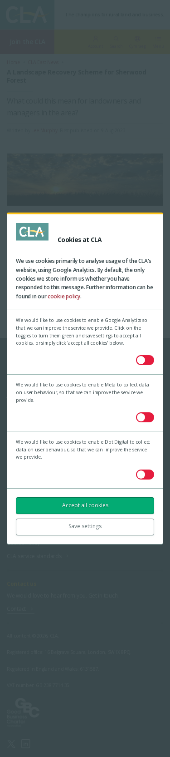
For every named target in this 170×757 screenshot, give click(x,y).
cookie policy (64, 296)
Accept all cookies (85, 505)
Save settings (85, 526)
